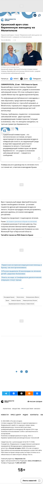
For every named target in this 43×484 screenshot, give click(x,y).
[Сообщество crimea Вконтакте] (14, 393)
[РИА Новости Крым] (8, 20)
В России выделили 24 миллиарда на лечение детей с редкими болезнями (21, 272)
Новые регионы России (30, 300)
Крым (7, 300)
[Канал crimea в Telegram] (6, 393)
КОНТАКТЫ (34, 415)
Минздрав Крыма (9, 297)
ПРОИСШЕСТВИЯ (27, 409)
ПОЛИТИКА (7, 409)
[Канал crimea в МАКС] (37, 393)
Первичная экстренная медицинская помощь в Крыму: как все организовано (21, 266)
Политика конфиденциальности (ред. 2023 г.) (17, 436)
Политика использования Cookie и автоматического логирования (19, 433)
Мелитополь (20, 297)
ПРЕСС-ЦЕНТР (16, 415)
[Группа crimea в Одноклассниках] (29, 393)
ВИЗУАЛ (37, 409)
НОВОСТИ (5, 415)
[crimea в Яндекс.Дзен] (21, 393)
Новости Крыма (16, 300)
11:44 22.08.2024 (6, 40)
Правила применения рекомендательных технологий (20, 438)
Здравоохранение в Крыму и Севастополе (21, 303)
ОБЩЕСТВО (16, 409)
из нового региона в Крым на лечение (22, 221)
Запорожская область (32, 297)
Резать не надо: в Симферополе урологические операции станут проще (21, 278)
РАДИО (25, 415)
